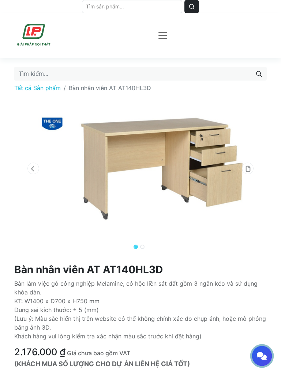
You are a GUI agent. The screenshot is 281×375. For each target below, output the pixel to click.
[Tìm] (191, 6)
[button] (33, 168)
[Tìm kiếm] (259, 74)
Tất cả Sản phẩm (37, 88)
